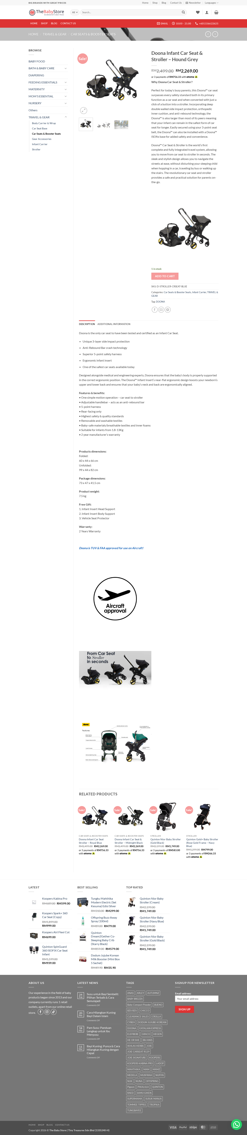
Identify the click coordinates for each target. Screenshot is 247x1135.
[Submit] (183, 12)
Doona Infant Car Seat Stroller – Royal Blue (91, 841)
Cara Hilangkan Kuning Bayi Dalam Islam (101, 1014)
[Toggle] (66, 68)
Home (145, 2)
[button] (193, 2)
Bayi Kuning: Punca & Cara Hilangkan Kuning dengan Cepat (103, 1049)
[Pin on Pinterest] (168, 310)
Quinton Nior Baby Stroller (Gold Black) (165, 841)
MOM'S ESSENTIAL (41, 96)
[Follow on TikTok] (54, 1012)
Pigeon (130, 1086)
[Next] (140, 81)
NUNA (139, 1081)
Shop (154, 2)
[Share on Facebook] (155, 310)
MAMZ (156, 1069)
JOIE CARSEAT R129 (138, 1051)
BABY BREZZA (135, 998)
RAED (130, 1092)
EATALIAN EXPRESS (150, 1028)
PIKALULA (143, 1086)
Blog (164, 2)
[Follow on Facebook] (41, 1012)
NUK (129, 1081)
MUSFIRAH (146, 1075)
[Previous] (85, 81)
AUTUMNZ (153, 993)
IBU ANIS (147, 1040)
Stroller (36, 149)
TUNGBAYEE (134, 1110)
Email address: (183, 993)
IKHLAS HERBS (135, 1045)
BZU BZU (132, 1010)
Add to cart (165, 276)
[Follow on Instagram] (47, 1012)
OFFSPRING (152, 1081)
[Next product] (208, 34)
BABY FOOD (37, 61)
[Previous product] (215, 34)
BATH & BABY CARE (41, 68)
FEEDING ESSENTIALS (43, 82)
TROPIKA (154, 1104)
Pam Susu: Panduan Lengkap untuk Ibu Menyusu (99, 1031)
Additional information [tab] (113, 324)
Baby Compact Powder (139, 1004)
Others (33, 110)
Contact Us (176, 2)
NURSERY (35, 103)
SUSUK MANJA (153, 1098)
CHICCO (144, 1010)
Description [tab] (87, 324)
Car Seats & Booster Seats (93, 34)
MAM (146, 1069)
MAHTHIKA (133, 1069)
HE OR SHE (133, 1040)
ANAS (130, 993)
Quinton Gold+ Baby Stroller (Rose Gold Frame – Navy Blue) (202, 842)
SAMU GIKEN (144, 1092)
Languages (210, 2)
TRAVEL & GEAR (55, 34)
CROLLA (156, 1016)
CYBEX (131, 1022)
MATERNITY (37, 89)
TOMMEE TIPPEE (136, 1104)
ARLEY (140, 993)
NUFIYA (160, 1075)
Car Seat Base (39, 128)
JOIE (149, 1045)
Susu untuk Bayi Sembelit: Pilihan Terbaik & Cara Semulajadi (103, 997)
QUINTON (157, 1086)
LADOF (160, 1063)
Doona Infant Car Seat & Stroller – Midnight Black (129, 841)
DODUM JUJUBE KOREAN (152, 1022)
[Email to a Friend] (161, 310)
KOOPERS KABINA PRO (140, 1063)
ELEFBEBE (133, 1034)
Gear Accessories (41, 138)
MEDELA (132, 1075)
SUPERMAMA (134, 1098)
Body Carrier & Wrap (44, 123)
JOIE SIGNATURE (136, 1057)
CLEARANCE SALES (138, 1016)
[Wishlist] (198, 12)
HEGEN (157, 1034)
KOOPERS (154, 1057)
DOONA (160, 301)
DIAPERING (36, 75)
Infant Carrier (40, 144)
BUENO (158, 1004)
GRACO (146, 1034)
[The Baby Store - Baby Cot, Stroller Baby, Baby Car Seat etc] (47, 12)
